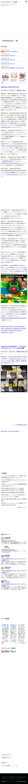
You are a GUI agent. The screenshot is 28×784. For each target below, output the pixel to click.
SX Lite (9, 431)
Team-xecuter (15, 431)
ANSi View (5, 326)
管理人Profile (14, 776)
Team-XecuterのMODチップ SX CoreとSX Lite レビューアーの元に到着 (13, 347)
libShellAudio (16, 328)
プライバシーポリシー (16, 779)
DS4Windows (8, 328)
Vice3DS (11, 332)
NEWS (20, 90)
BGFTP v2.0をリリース (8, 134)
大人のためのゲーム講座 (9, 2)
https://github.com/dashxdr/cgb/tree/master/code (13, 318)
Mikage (6, 330)
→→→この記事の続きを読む (19, 424)
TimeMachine (4, 332)
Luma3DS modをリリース (8, 127)
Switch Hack (21, 351)
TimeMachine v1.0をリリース (12, 105)
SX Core (4, 431)
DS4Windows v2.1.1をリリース (9, 233)
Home (3, 776)
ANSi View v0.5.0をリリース (14, 174)
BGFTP (11, 326)
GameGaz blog (22, 776)
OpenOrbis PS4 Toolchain (15, 330)
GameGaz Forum (5, 777)
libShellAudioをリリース (7, 218)
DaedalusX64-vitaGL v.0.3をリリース (17, 145)
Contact (8, 776)
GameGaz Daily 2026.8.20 (8, 540)
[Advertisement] (14, 22)
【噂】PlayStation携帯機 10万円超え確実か (12, 492)
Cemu (14, 326)
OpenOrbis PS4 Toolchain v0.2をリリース (12, 163)
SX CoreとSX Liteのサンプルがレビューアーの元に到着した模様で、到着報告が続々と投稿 (14, 360)
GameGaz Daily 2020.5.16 (10, 87)
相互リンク (13, 777)
